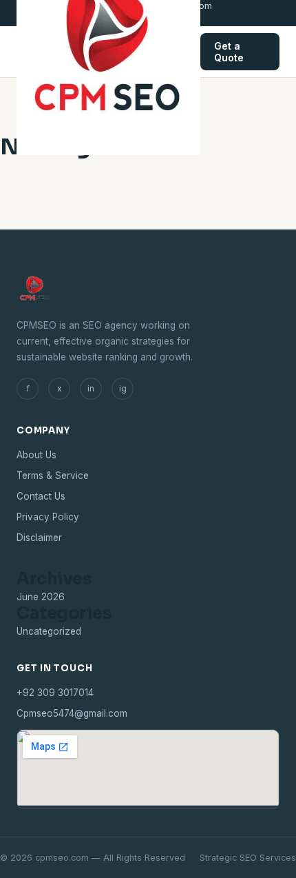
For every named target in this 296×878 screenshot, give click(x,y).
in (90, 388)
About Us (36, 454)
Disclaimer (39, 537)
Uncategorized (49, 631)
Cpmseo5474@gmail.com (72, 713)
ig (123, 388)
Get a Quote (229, 51)
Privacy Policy (48, 516)
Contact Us (41, 496)
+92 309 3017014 (55, 692)
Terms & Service (53, 475)
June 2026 (41, 596)
